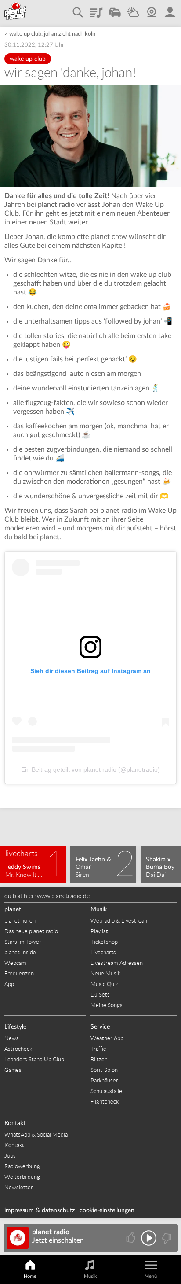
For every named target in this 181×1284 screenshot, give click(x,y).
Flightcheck (104, 1101)
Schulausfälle (106, 1091)
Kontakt (14, 1123)
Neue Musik (105, 973)
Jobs (10, 1155)
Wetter (133, 9)
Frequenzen (19, 973)
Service (100, 1027)
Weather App (106, 1038)
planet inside (170, 9)
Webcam (151, 9)
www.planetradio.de (63, 895)
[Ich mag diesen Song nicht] (166, 1238)
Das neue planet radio (31, 931)
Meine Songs (106, 1005)
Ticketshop (104, 941)
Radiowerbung (22, 1166)
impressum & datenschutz (39, 1210)
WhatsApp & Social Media (36, 1134)
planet (12, 909)
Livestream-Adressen (116, 963)
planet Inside (20, 952)
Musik (98, 909)
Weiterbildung (22, 1177)
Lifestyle (15, 1027)
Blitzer (98, 1059)
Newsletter (18, 1187)
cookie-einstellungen (107, 1210)
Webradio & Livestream (119, 920)
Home (30, 1276)
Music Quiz (104, 984)
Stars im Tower (22, 941)
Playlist (96, 9)
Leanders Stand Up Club (34, 1059)
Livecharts (103, 952)
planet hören (20, 920)
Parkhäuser (104, 1080)
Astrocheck (18, 1048)
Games (13, 1070)
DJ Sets (100, 994)
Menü (151, 1276)
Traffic (114, 9)
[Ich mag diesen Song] (131, 1238)
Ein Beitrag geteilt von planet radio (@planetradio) (90, 769)
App (9, 984)
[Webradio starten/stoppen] (148, 1238)
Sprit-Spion (104, 1070)
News (11, 1038)
